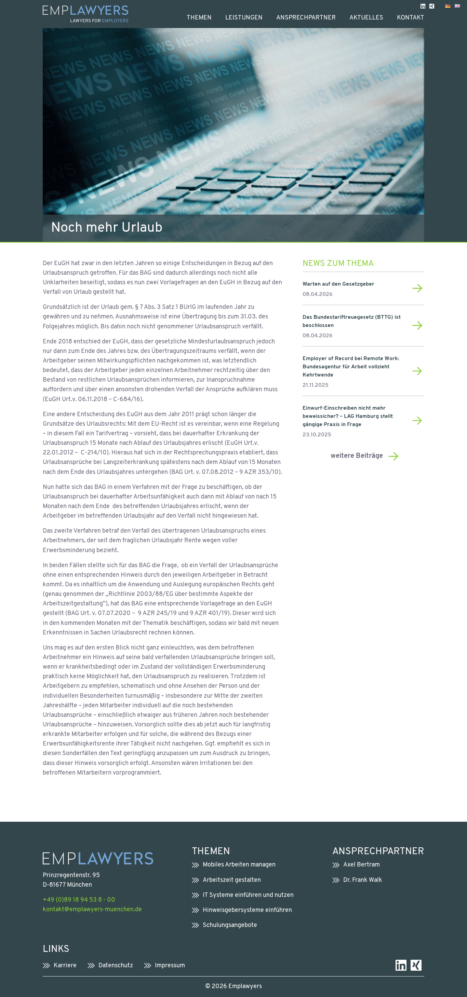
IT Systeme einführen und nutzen (248, 895)
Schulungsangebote (230, 925)
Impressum (170, 966)
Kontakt (410, 18)
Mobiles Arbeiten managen (239, 865)
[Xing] (431, 6)
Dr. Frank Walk (362, 880)
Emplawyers (245, 986)
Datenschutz (115, 966)
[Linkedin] (423, 6)
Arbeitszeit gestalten (232, 880)
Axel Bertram (361, 865)
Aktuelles (366, 18)
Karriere (65, 966)
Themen (199, 18)
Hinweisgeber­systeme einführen (247, 910)
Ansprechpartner (306, 18)
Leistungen (244, 18)
